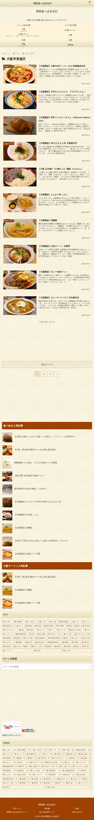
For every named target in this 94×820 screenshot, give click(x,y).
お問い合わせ (77, 812)
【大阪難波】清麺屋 (23, 528)
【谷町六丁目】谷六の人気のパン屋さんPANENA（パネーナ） (41, 541)
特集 (77, 808)
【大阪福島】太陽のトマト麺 (27, 554)
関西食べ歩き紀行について (17, 812)
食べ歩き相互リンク (47, 812)
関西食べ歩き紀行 (42, 3)
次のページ (47, 364)
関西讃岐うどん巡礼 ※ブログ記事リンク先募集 (35, 463)
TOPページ (17, 808)
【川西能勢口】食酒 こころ (26, 515)
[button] (89, 666)
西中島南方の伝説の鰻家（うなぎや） (30, 489)
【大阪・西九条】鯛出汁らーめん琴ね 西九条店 (35, 450)
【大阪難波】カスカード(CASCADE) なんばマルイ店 (37, 502)
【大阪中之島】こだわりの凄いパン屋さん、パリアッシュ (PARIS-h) (44, 437)
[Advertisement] (47, 341)
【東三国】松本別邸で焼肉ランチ (29, 476)
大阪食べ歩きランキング (11, 735)
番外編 (47, 808)
